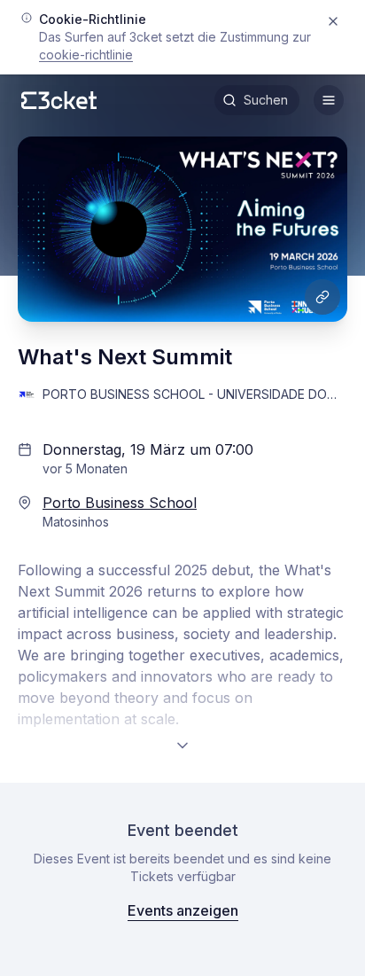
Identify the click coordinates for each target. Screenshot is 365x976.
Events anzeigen (183, 910)
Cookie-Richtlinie (86, 54)
